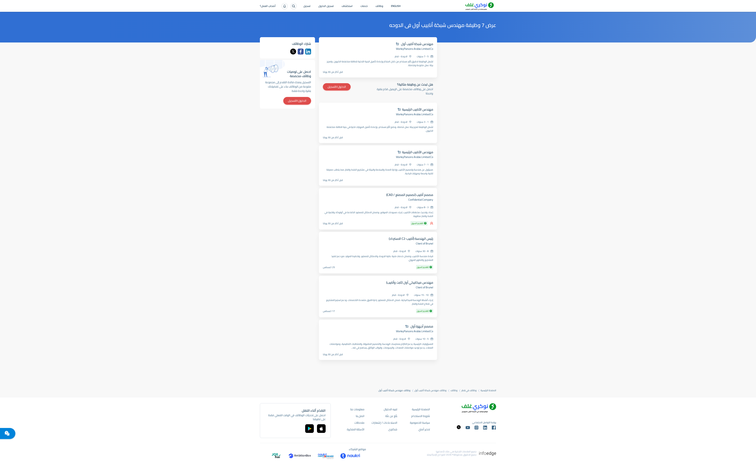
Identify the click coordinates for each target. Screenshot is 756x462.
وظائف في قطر (469, 390)
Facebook (301, 51)
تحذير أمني (424, 429)
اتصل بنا (360, 416)
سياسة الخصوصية (420, 422)
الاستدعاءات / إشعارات (384, 422)
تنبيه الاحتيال (390, 409)
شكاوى (392, 429)
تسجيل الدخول (326, 6)
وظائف (379, 6)
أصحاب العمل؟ (268, 6)
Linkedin (308, 51)
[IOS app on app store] (321, 428)
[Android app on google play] (309, 428)
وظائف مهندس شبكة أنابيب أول (430, 390)
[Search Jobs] (293, 6)
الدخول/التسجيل (337, 86)
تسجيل (306, 6)
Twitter (293, 51)
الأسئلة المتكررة (356, 429)
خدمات (364, 6)
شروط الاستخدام (420, 416)
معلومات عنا (357, 409)
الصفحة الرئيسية (488, 390)
